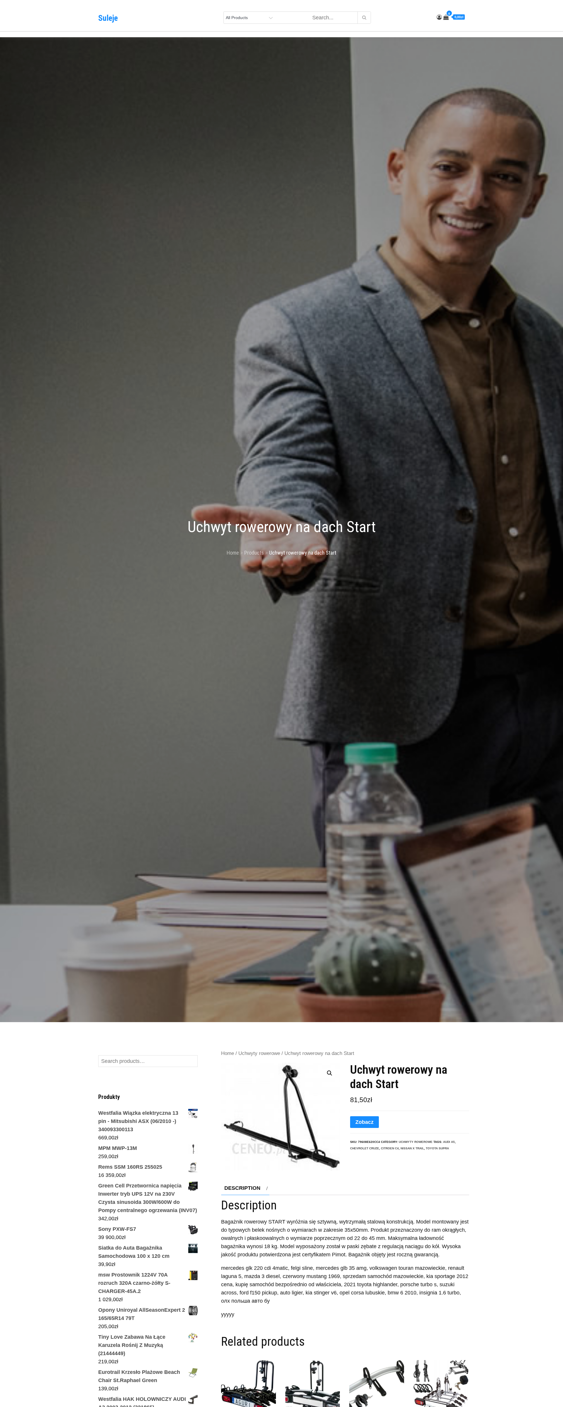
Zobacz (364, 1122)
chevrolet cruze (364, 1148)
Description (242, 1188)
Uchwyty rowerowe (259, 1053)
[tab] (245, 1188)
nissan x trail (412, 1148)
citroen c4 (390, 1148)
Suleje (108, 18)
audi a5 (449, 1141)
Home (227, 1053)
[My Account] (439, 17)
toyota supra (437, 1148)
